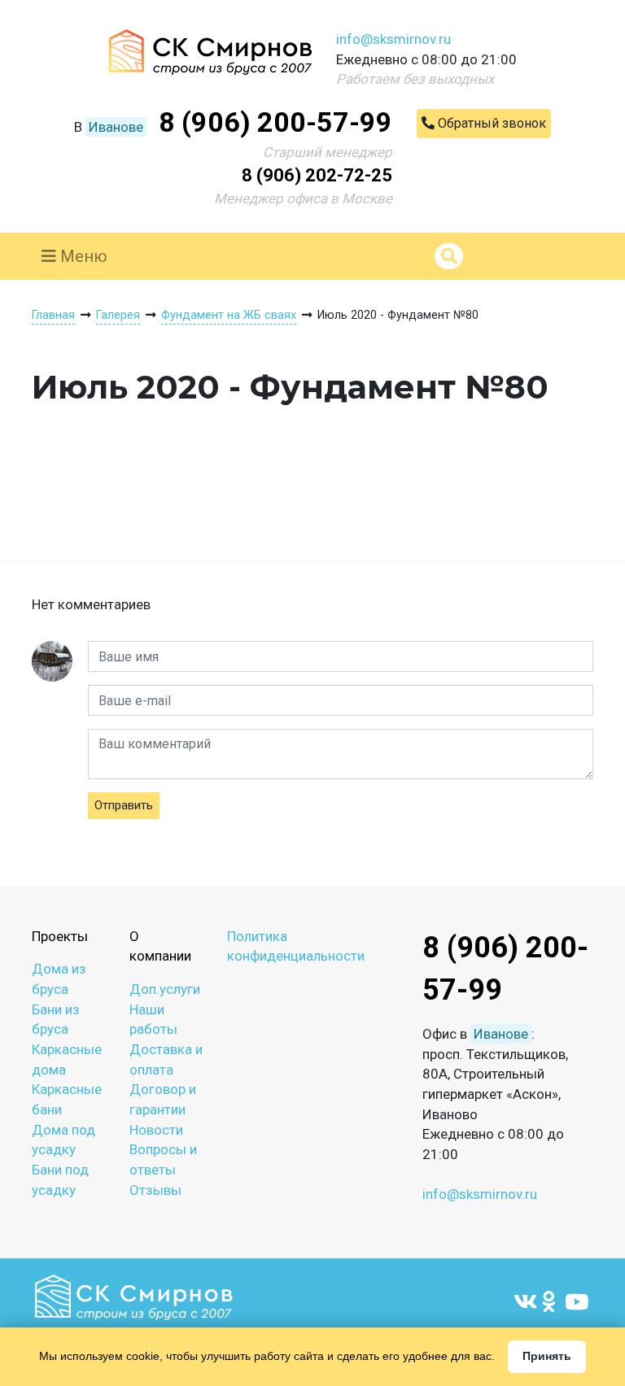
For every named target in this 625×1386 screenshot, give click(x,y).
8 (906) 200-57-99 (275, 122)
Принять (546, 1355)
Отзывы (155, 1190)
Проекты (60, 936)
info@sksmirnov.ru (393, 39)
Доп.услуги (164, 989)
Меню (81, 256)
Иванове (116, 127)
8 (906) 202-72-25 (317, 175)
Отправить (123, 805)
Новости (156, 1130)
